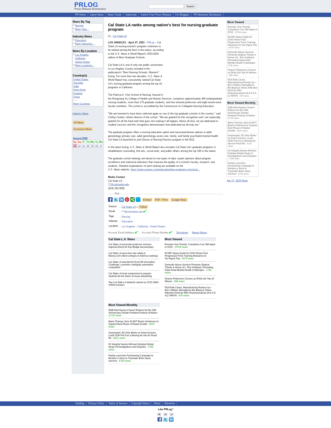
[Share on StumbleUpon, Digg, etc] (132, 199)
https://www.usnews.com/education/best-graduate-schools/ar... (165, 169)
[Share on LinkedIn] (121, 199)
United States (82, 62)
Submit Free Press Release (156, 14)
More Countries (81, 103)
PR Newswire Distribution (207, 14)
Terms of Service (117, 403)
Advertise (169, 403)
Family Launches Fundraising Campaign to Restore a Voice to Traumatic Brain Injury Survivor (130, 358)
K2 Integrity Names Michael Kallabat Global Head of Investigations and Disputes (131, 345)
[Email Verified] (145, 212)
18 (96, 145)
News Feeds (114, 14)
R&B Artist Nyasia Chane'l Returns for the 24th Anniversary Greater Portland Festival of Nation (132, 311)
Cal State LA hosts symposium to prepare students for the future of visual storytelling (130, 275)
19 (92, 145)
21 (83, 145)
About (157, 403)
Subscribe (131, 14)
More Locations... (84, 65)
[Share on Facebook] (110, 199)
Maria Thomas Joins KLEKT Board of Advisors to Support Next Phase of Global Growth (133, 322)
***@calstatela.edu (118, 184)
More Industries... (85, 43)
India (76, 86)
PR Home (80, 14)
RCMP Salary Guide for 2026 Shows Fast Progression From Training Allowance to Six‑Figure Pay (186, 256)
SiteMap (79, 403)
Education (80, 40)
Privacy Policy (96, 403)
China (76, 96)
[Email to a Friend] (138, 199)
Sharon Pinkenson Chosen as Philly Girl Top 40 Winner (242, 71)
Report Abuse (199, 232)
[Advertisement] (194, 69)
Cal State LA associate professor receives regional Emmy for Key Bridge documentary (131, 245)
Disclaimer (182, 232)
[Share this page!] (165, 420)
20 (88, 145)
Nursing (79, 25)
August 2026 (80, 138)
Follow (143, 206)
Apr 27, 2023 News (237, 180)
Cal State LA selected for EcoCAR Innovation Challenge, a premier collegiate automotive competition (131, 265)
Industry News (80, 113)
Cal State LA (120, 36)
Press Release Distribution (90, 8)
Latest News (97, 14)
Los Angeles (82, 54)
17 (101, 145)
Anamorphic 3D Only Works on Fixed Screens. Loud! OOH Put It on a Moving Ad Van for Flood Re (132, 335)
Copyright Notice (140, 403)
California (80, 58)
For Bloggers (182, 14)
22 (79, 145)
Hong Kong (79, 89)
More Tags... (82, 29)
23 (75, 145)
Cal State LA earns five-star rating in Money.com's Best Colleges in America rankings (133, 254)
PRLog (150, 42)
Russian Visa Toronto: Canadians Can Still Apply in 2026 (242, 29)
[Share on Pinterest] (127, 199)
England (77, 93)
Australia (78, 82)
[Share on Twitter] (116, 199)
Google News (179, 199)
